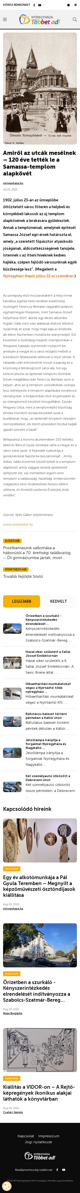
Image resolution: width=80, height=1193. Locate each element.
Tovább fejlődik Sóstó (23, 576)
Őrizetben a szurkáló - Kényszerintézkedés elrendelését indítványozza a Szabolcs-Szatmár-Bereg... (36, 991)
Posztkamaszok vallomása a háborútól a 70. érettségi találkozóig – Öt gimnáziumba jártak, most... (37, 552)
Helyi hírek (11, 868)
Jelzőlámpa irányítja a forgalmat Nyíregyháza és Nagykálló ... (46, 744)
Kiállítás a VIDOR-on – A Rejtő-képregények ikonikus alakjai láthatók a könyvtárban (39, 1093)
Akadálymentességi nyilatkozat (33, 1169)
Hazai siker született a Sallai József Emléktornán (48, 654)
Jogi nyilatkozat (38, 1142)
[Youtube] (39, 5)
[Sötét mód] (75, 4)
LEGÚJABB (21, 601)
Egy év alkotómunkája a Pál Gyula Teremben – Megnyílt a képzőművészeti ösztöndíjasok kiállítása (39, 886)
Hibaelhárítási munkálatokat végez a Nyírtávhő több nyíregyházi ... (48, 688)
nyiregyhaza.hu (13, 183)
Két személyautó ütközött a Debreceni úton (48, 778)
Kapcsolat (26, 1136)
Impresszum (48, 1136)
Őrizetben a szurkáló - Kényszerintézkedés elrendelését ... (44, 620)
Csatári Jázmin (13, 1112)
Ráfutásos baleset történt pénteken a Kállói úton (46, 716)
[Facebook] (34, 5)
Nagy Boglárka (12, 1013)
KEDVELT (58, 601)
